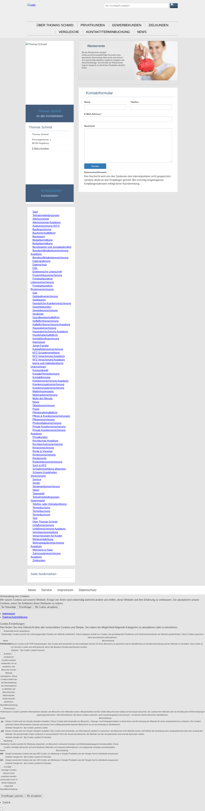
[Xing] (175, 16)
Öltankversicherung (44, 405)
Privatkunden (93, 25)
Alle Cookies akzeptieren (46, 607)
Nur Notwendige (8, 607)
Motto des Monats (43, 398)
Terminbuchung (41, 507)
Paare (36, 409)
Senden (95, 166)
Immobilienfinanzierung (46, 338)
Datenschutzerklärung (14, 617)
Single (36, 483)
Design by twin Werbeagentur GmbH (151, 590)
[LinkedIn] (169, 16)
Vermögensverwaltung (45, 532)
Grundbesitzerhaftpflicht (46, 317)
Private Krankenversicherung (49, 426)
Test (35, 518)
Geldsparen (39, 300)
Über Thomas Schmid (55, 25)
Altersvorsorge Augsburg (47, 222)
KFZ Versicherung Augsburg (49, 356)
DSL (35, 268)
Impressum (39, 342)
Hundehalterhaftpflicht (45, 335)
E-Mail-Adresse (93, 114)
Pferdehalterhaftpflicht (45, 412)
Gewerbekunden (126, 25)
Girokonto (38, 314)
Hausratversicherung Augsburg (50, 331)
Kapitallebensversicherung (48, 349)
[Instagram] (162, 16)
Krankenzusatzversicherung (48, 384)
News (142, 32)
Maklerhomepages (43, 391)
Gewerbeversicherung (45, 310)
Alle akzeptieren (34, 796)
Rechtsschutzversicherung (48, 444)
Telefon (135, 102)
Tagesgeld (38, 493)
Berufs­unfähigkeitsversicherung (50, 257)
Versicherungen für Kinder (47, 535)
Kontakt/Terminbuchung (108, 32)
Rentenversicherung (44, 454)
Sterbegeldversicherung (46, 486)
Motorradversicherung (45, 395)
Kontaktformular (41, 377)
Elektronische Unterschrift (47, 271)
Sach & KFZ (39, 465)
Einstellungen (25, 607)
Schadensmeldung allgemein (49, 469)
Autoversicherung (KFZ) (46, 226)
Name (87, 102)
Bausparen (39, 236)
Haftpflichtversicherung (46, 321)
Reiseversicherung (43, 447)
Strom (36, 490)
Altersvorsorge (41, 219)
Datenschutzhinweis (95, 172)
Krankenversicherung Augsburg (50, 380)
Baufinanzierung (42, 229)
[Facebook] (156, 16)
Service (37, 479)
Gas (35, 292)
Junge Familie (41, 345)
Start (35, 211)
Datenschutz (40, 264)
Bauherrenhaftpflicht (44, 233)
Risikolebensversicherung (47, 461)
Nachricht (89, 126)
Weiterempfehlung (43, 539)
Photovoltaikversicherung (47, 423)
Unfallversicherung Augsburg (49, 528)
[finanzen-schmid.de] (31, 5)
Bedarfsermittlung (43, 240)
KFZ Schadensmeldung (46, 352)
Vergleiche (69, 32)
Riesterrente (39, 458)
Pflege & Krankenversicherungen (51, 416)
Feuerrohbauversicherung (47, 275)
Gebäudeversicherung (45, 296)
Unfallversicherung (43, 525)
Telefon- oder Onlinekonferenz (50, 504)
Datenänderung (41, 261)
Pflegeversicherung (44, 419)
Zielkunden (158, 25)
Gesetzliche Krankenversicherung (52, 303)
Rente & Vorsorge (43, 451)
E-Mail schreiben (40, 148)
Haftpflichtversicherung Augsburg (51, 324)
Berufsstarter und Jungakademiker (52, 247)
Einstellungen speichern (12, 796)
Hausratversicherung (44, 328)
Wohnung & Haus (43, 550)
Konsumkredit (40, 370)
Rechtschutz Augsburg (45, 440)
